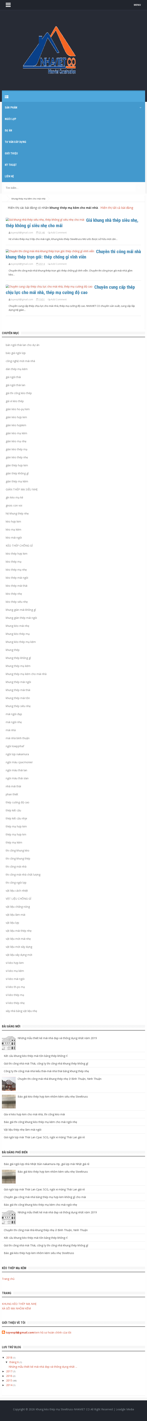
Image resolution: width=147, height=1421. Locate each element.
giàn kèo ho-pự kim (18, 409)
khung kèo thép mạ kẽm (21, 642)
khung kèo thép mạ (18, 634)
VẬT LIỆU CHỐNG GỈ (18, 898)
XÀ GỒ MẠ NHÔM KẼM (16, 1308)
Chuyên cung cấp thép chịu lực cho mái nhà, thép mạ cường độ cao (70, 289)
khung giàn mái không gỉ (21, 610)
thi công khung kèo (17, 850)
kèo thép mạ (13, 561)
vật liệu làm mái (15, 914)
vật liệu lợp (12, 922)
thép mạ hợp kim (16, 826)
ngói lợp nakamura (17, 754)
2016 (9, 1376)
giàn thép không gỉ (17, 473)
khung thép (13, 650)
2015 (9, 1380)
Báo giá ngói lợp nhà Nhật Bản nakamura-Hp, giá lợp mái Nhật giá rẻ (46, 1164)
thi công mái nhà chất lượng (23, 874)
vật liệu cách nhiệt (17, 890)
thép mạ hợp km (16, 834)
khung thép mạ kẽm (18, 666)
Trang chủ (8, 1279)
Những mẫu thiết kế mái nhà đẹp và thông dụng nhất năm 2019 (57, 1038)
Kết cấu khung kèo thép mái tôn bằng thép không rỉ (36, 1056)
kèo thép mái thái (16, 585)
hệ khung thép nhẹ (17, 513)
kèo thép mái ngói (17, 577)
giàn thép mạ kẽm (17, 481)
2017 (9, 1371)
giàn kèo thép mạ (16, 449)
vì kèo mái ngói (15, 979)
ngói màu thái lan (16, 770)
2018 (9, 1357)
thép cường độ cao (17, 802)
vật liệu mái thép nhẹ (19, 930)
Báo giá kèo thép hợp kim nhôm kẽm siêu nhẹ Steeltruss (53, 1096)
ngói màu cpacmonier (19, 762)
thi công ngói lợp (16, 882)
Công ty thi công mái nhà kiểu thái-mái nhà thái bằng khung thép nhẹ (46, 1071)
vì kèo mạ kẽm (15, 971)
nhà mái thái (13, 786)
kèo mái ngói (15, 220)
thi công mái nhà (16, 866)
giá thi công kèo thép (19, 393)
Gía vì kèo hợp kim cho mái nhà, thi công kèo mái (34, 1114)
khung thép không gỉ (18, 658)
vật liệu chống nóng (18, 906)
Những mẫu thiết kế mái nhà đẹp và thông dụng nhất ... (43, 1366)
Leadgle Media (125, 1409)
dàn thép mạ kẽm (17, 369)
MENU (137, 4)
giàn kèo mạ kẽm (16, 433)
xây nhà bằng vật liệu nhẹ (21, 1011)
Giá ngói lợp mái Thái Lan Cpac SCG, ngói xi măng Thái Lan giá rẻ (44, 1137)
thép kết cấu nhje (16, 818)
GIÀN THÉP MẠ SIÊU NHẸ (22, 489)
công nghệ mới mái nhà (20, 361)
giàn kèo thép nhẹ (17, 457)
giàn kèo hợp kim (16, 417)
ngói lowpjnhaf (15, 746)
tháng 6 (14, 1362)
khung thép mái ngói (18, 682)
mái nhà (11, 730)
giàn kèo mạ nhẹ (16, 441)
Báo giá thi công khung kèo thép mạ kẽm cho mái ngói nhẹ (40, 1122)
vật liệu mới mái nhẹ (18, 939)
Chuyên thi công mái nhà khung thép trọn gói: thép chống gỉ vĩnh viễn (73, 254)
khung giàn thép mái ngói (21, 618)
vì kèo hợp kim (15, 963)
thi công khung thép (18, 858)
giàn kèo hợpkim (16, 425)
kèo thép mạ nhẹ (16, 569)
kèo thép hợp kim (16, 553)
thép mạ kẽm (14, 842)
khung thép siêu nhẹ (18, 706)
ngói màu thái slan (17, 778)
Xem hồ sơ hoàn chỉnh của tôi (52, 1332)
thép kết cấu (13, 810)
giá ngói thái (13, 377)
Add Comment (59, 232)
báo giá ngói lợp (16, 353)
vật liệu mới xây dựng (19, 947)
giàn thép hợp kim (17, 465)
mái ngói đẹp (14, 714)
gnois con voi (14, 505)
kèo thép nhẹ (14, 593)
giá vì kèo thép (15, 401)
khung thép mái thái (18, 690)
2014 (9, 1385)
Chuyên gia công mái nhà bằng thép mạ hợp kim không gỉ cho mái (45, 1197)
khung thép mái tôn (18, 698)
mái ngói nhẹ (14, 722)
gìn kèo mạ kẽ (14, 497)
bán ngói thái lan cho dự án (22, 345)
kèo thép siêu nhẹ (17, 602)
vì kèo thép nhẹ (15, 1003)
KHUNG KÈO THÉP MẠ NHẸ (19, 1304)
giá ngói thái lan (15, 385)
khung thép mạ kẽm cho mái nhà (26, 674)
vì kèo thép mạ (15, 995)
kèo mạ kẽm (13, 529)
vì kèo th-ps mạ (15, 987)
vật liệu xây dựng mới (19, 955)
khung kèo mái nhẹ (17, 626)
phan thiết (12, 794)
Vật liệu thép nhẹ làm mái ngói (22, 1129)
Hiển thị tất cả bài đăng (116, 208)
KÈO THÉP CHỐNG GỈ (19, 545)
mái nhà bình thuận (17, 738)
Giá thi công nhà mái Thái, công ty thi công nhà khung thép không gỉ (46, 1063)
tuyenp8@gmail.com (20, 1332)
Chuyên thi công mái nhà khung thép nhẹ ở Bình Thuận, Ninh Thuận (59, 1079)
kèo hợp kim (13, 521)
